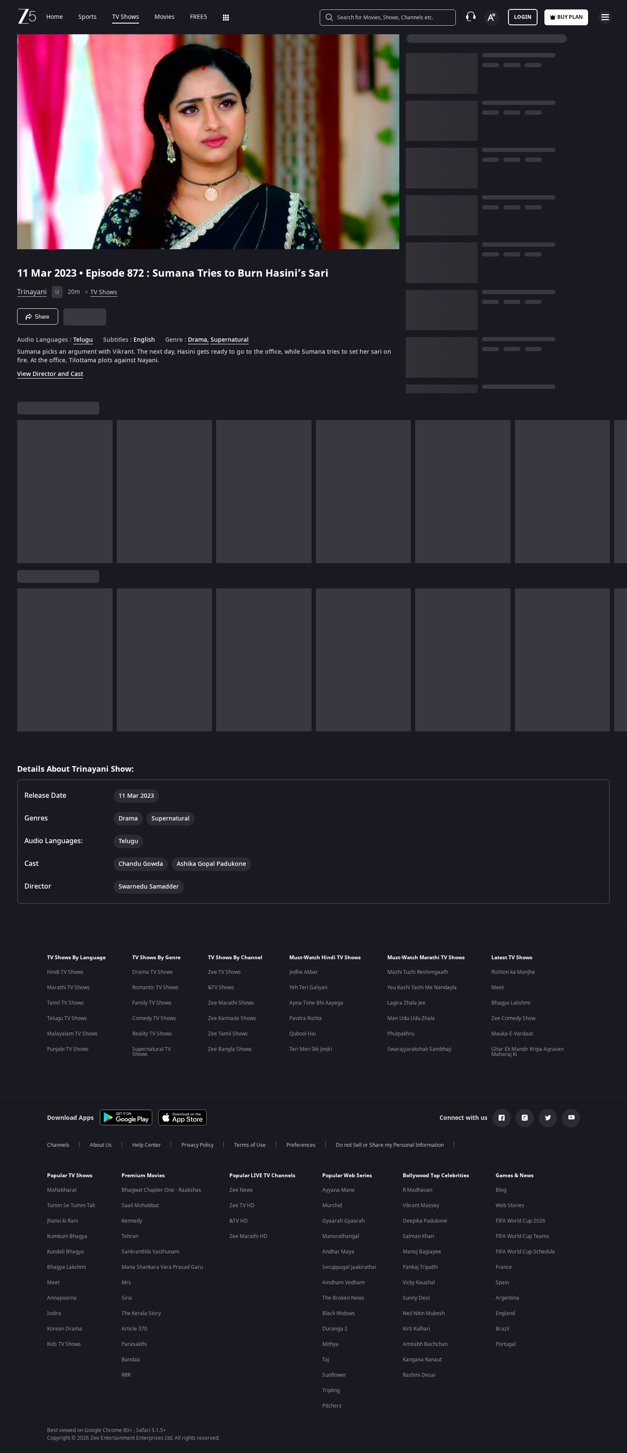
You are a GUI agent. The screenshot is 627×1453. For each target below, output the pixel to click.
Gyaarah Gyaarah (343, 1221)
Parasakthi (134, 1344)
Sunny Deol (416, 1298)
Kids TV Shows (64, 1344)
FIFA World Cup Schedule (525, 1252)
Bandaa (131, 1359)
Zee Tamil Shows (228, 1034)
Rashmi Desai (419, 1375)
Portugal (506, 1344)
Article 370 (134, 1329)
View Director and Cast (50, 374)
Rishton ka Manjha (513, 972)
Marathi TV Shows (68, 987)
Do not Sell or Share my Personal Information (390, 1145)
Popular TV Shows (69, 1175)
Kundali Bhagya (65, 1252)
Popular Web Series (347, 1175)
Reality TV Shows (152, 1034)
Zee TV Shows (224, 972)
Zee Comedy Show (513, 1018)
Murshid (332, 1205)
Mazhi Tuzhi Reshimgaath (417, 972)
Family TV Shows (152, 1003)
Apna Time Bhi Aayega (316, 1003)
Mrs (126, 1282)
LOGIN (523, 17)
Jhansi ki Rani (62, 1221)
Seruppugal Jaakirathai (349, 1267)
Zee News (241, 1190)
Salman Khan (418, 1236)
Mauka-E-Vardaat (512, 1034)
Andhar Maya (338, 1252)
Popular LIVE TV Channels (262, 1175)
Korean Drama (64, 1329)
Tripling (331, 1390)
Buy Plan (570, 17)
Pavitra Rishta (305, 1018)
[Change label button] (491, 18)
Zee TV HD (242, 1205)
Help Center (146, 1145)
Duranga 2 (335, 1329)
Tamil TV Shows (65, 1003)
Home (54, 17)
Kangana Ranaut (422, 1359)
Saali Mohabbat (140, 1205)
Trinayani (32, 292)
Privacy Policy (197, 1145)
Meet (497, 987)
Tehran (130, 1236)
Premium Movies (143, 1175)
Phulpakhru (400, 1034)
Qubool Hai (302, 1034)
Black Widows (338, 1313)
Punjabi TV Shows (68, 1049)
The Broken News (343, 1298)
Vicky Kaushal (419, 1282)
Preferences (300, 1145)
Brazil (502, 1329)
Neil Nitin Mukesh (424, 1313)
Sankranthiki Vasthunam (150, 1252)
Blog (501, 1190)
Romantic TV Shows (155, 987)
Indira (54, 1313)
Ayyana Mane (338, 1190)
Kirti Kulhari (416, 1329)
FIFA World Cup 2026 (520, 1221)
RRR (126, 1375)
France (504, 1267)
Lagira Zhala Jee (406, 1003)
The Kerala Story (141, 1313)
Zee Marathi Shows (231, 1003)
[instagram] (525, 1118)
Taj (325, 1359)
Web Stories (510, 1205)
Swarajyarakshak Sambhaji (419, 1049)
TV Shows (125, 17)
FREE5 (198, 17)
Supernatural (230, 340)
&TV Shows (221, 987)
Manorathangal (340, 1236)
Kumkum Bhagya (67, 1236)
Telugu (83, 340)
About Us (101, 1145)
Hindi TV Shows (65, 972)
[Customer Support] (470, 17)
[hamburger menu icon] (605, 17)
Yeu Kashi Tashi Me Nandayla (422, 987)
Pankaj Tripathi (420, 1267)
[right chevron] (618, 491)
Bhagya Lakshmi (510, 1003)
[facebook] (502, 1118)
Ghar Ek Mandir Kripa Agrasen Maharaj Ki (527, 1051)
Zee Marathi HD (248, 1236)
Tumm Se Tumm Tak (71, 1205)
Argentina (507, 1298)
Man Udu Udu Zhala (411, 1018)
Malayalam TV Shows (72, 1034)
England (505, 1313)
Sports (87, 17)
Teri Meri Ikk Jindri (310, 1049)
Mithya (330, 1344)
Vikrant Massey (421, 1205)
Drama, (198, 340)
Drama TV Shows (152, 972)
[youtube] (571, 1118)
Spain (502, 1282)
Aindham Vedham (343, 1282)
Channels (58, 1145)
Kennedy (132, 1221)
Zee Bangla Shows (230, 1049)
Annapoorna (62, 1298)
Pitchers (332, 1406)
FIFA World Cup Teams (522, 1236)
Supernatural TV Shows (151, 1051)
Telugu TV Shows (67, 1018)
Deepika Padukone (425, 1221)
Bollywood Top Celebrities (436, 1175)
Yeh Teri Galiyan (308, 987)
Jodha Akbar (303, 972)
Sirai (127, 1298)
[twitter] (548, 1118)
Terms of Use (250, 1145)
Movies (165, 17)
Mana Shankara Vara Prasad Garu (162, 1267)
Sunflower (334, 1375)
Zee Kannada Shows (232, 1018)
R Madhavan (417, 1190)
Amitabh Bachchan (425, 1344)
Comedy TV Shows (154, 1018)
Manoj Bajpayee (422, 1252)
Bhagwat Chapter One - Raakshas (161, 1190)
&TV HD (238, 1221)
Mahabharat (62, 1190)
